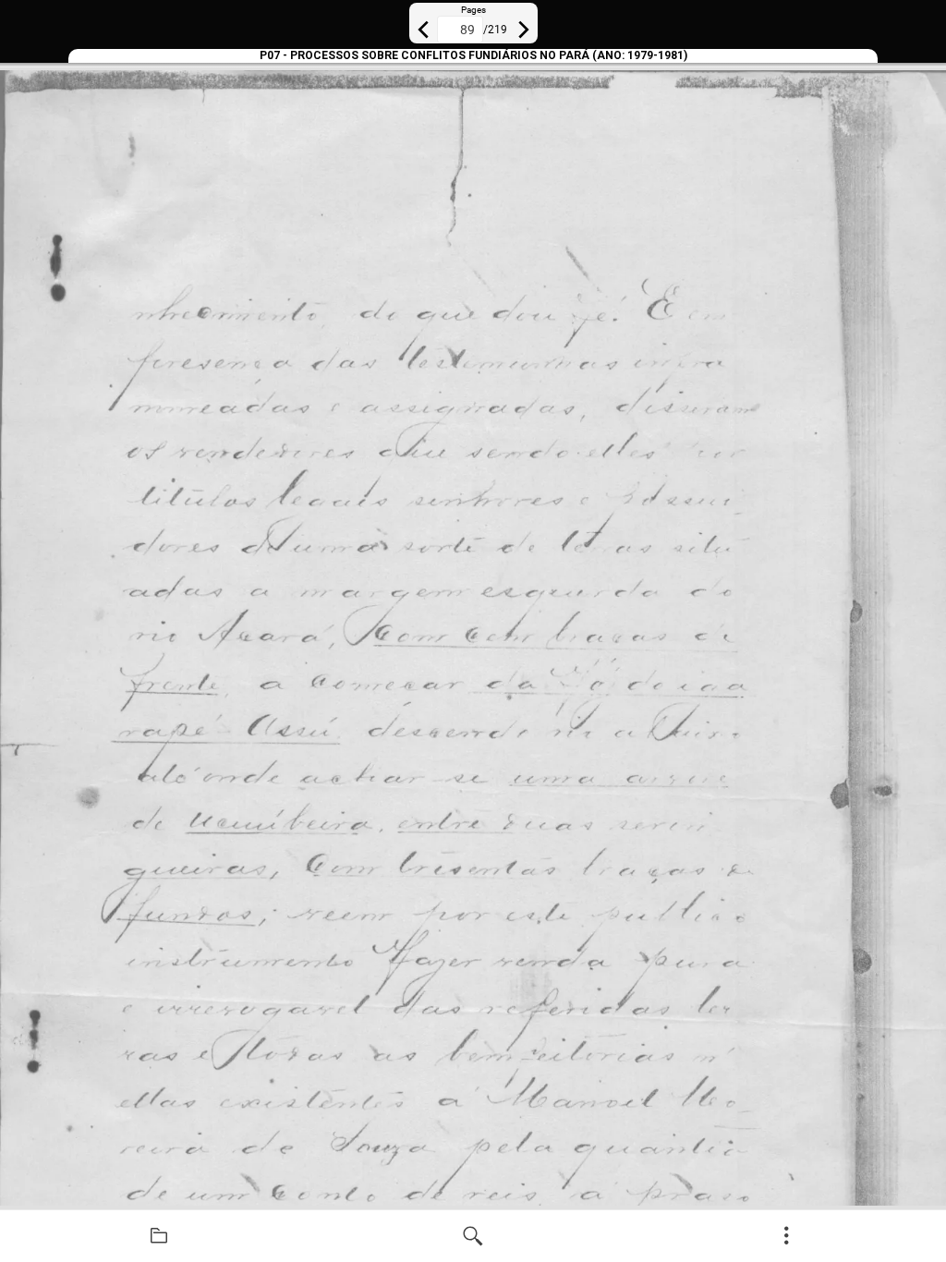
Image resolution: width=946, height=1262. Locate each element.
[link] (159, 1236)
